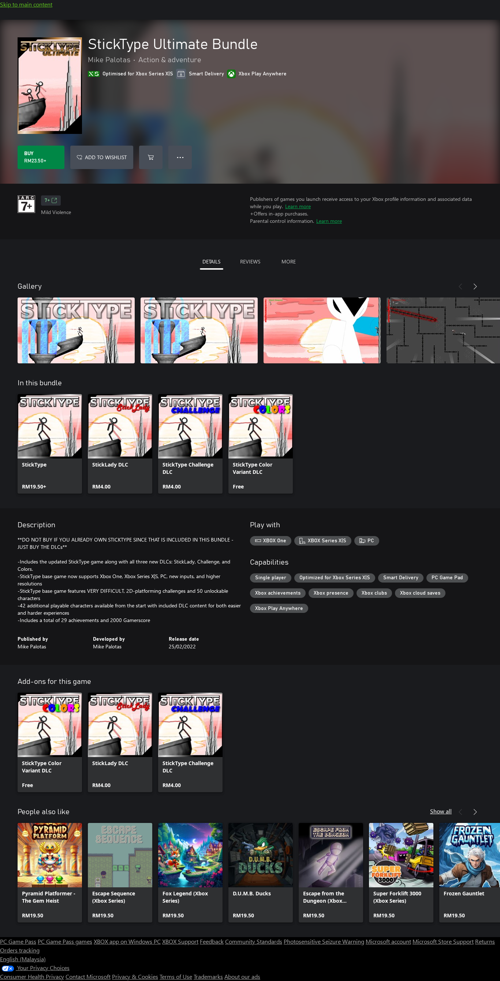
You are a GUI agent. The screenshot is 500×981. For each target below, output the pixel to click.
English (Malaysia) (23, 959)
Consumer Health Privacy (32, 976)
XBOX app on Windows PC (127, 941)
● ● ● (180, 157)
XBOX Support (180, 941)
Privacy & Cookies (135, 976)
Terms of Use (176, 976)
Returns (485, 941)
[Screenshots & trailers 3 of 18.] (322, 330)
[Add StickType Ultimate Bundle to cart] (151, 157)
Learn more (298, 206)
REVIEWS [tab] (250, 261)
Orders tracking (20, 950)
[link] (50, 444)
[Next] (475, 286)
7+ (47, 200)
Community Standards (253, 941)
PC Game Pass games (65, 941)
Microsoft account (388, 941)
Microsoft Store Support (443, 941)
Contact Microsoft (88, 976)
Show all (441, 811)
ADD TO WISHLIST (106, 157)
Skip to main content (26, 4)
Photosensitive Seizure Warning (324, 941)
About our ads (242, 976)
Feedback (212, 941)
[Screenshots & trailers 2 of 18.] (199, 330)
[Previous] (460, 286)
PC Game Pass (18, 941)
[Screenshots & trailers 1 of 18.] (76, 330)
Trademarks (208, 976)
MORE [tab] (288, 261)
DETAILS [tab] (211, 261)
